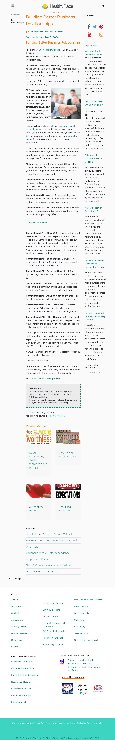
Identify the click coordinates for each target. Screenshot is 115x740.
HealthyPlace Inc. (33, 738)
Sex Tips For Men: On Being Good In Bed (94, 105)
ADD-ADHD (17, 606)
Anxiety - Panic (19, 626)
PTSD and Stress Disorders (88, 599)
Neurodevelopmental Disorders (54, 625)
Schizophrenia (81, 613)
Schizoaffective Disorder (87, 640)
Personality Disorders (54, 644)
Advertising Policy (95, 723)
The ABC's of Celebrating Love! (44, 571)
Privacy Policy (69, 723)
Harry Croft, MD (57, 415)
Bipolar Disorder (19, 633)
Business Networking (49, 49)
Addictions (16, 613)
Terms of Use (56, 723)
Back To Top (15, 578)
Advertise (45, 723)
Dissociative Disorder (54, 603)
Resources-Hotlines (21, 681)
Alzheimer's (17, 619)
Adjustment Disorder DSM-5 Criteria (93, 158)
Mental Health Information (25, 675)
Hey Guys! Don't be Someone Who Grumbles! (53, 540)
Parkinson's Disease (53, 637)
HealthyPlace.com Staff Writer (45, 32)
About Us (24, 723)
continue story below (36, 222)
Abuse (14, 599)
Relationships (81, 606)
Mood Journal (18, 702)
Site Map (16, 723)
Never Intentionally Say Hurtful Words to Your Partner (38, 460)
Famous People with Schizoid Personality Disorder (95, 316)
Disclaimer (81, 723)
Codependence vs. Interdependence (48, 553)
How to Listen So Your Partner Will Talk (49, 534)
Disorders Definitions (22, 661)
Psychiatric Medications (23, 668)
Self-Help (79, 619)
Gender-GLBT (50, 616)
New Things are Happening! (46, 378)
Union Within (34, 546)
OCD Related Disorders (55, 631)
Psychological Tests (21, 695)
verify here (73, 670)
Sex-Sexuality (81, 633)
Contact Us (35, 723)
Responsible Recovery (39, 559)
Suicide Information (21, 688)
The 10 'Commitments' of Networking (48, 565)
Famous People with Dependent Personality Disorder (95, 264)
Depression (17, 640)
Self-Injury (79, 626)
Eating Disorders (51, 609)
